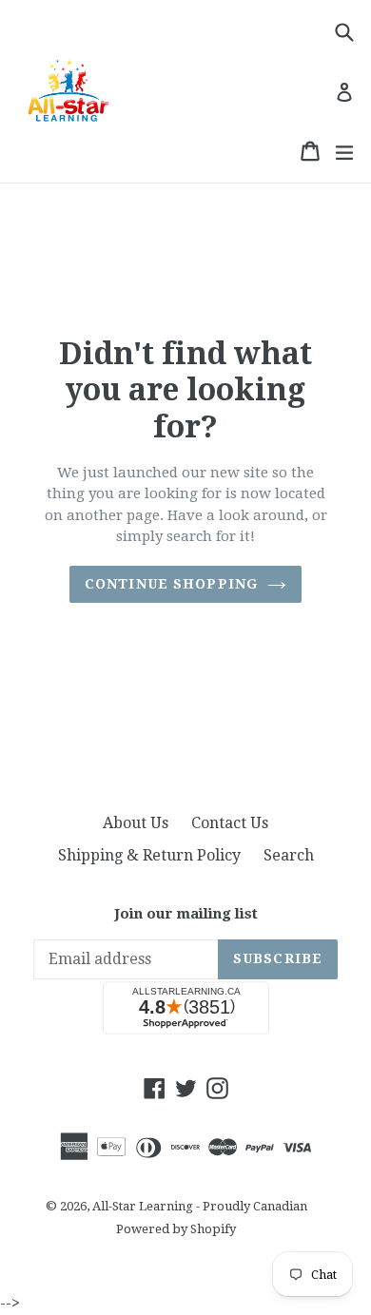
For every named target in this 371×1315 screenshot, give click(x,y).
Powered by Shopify (176, 1229)
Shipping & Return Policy (149, 855)
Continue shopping (171, 583)
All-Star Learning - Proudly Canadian (199, 1206)
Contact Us (229, 823)
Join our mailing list (186, 913)
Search (289, 855)
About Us (135, 823)
